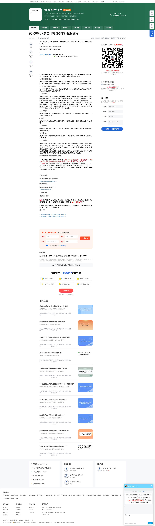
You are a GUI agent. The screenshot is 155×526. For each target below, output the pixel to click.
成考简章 (55, 27)
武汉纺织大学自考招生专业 (10, 495)
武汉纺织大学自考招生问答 (44, 495)
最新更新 (21, 520)
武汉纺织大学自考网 (46, 54)
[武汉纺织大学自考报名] (152, 25)
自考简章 (44, 27)
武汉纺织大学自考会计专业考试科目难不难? (52, 214)
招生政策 (76, 27)
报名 (152, 27)
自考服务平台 (86, 1)
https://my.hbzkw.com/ (45, 189)
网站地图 (27, 520)
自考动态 (55, 1)
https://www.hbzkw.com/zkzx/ (47, 181)
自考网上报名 (95, 1)
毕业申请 (18, 512)
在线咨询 (68, 10)
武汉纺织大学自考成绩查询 (93, 495)
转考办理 (18, 509)
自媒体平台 (114, 1)
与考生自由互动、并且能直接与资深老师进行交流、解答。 (112, 72)
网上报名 (97, 27)
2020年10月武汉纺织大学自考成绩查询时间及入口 (66, 265)
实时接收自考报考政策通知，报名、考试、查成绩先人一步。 (112, 88)
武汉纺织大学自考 (44, 38)
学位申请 (18, 514)
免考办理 (18, 507)
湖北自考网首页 (34, 1)
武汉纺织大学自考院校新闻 (27, 495)
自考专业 (48, 1)
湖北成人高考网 (13, 520)
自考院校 (42, 1)
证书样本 (108, 27)
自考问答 (61, 1)
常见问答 (87, 27)
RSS (32, 520)
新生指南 (6, 504)
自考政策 (31, 507)
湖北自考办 (5, 509)
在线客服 (152, 34)
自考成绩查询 (77, 1)
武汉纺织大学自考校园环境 (76, 495)
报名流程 (5, 507)
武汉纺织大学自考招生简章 (110, 495)
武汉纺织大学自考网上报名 (10, 498)
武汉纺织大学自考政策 (60, 495)
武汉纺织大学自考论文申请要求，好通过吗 (52, 216)
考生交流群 (122, 1)
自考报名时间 (69, 1)
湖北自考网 (5, 520)
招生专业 (65, 27)
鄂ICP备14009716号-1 (8, 522)
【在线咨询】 (112, 102)
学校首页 (33, 27)
